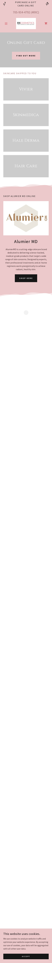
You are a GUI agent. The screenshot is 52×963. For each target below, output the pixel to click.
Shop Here (26, 278)
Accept (26, 956)
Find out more (26, 55)
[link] (26, 23)
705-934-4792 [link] (21, 12)
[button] (6, 23)
